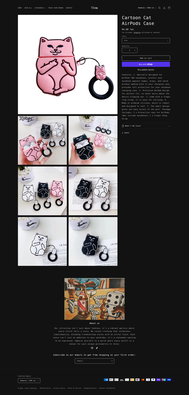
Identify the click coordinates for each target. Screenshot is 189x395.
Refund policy (45, 388)
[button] (40, 8)
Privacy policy (59, 388)
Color (124, 36)
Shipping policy (90, 388)
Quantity (125, 46)
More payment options (146, 69)
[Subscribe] (111, 361)
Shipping (137, 32)
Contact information (107, 388)
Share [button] (126, 133)
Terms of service (74, 388)
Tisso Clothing (31, 388)
